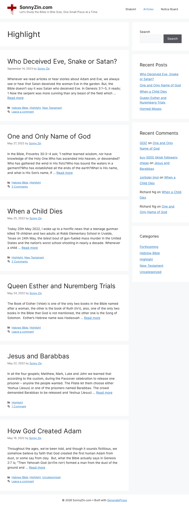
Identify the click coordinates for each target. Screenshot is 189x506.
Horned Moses (150, 109)
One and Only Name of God (49, 136)
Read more (15, 98)
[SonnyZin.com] (11, 9)
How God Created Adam (44, 431)
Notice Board (169, 9)
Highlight (35, 107)
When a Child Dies (35, 211)
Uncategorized (51, 477)
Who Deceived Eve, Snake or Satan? (62, 61)
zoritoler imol (149, 177)
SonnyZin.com (36, 7)
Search (145, 32)
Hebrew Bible (20, 107)
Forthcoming (149, 247)
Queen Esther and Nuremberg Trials (61, 286)
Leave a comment (23, 111)
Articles (148, 9)
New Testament (52, 107)
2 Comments (20, 186)
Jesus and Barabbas (38, 356)
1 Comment (19, 406)
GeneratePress (117, 500)
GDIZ (143, 143)
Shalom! (131, 9)
